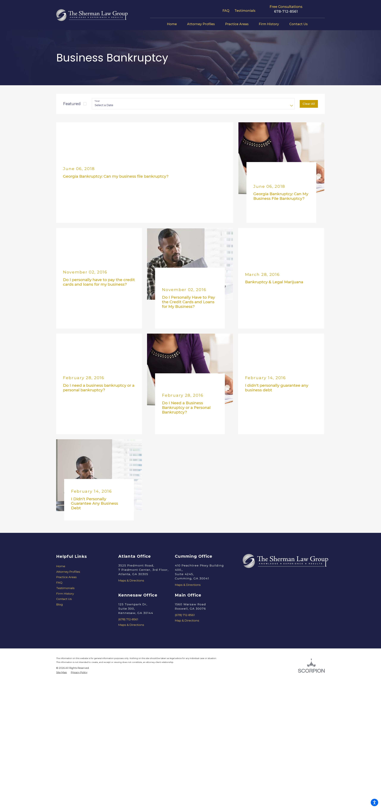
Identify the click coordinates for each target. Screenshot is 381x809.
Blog (59, 565)
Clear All (309, 103)
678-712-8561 (286, 11)
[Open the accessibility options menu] (374, 802)
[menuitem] (174, 24)
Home (60, 526)
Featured (72, 103)
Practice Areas (66, 537)
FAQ (225, 10)
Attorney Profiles (68, 532)
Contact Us (64, 559)
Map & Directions (187, 581)
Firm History (65, 554)
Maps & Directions (131, 541)
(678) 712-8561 (128, 579)
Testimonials (245, 10)
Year (97, 101)
